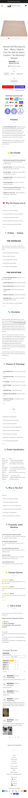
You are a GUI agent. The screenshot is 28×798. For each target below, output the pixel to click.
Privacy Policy (14, 763)
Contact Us (14, 761)
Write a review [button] (14, 656)
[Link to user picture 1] (6, 712)
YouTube (15, 785)
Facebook (15, 777)
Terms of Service (14, 766)
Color (14, 71)
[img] (10, 675)
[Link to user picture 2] (10, 731)
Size (14, 78)
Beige (6, 73)
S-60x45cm (14, 81)
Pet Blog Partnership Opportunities (14, 774)
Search (14, 755)
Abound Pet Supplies (15, 788)
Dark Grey (20, 73)
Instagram (14, 783)
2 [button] (12, 737)
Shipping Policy (14, 768)
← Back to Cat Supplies (14, 745)
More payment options (19, 90)
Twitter (14, 779)
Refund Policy (14, 759)
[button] (12, 61)
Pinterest (15, 781)
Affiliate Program (14, 772)
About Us (14, 757)
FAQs (14, 770)
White (12, 73)
